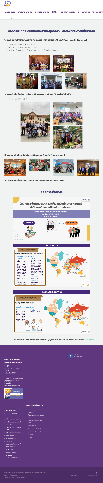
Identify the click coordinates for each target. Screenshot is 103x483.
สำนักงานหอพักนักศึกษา (35, 429)
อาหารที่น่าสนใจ (11, 436)
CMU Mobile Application (12, 415)
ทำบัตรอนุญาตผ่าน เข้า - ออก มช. (14, 423)
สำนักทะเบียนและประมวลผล (36, 416)
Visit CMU (9, 449)
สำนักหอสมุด (32, 426)
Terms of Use (9, 478)
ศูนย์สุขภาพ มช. (11, 439)
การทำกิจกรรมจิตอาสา (13, 432)
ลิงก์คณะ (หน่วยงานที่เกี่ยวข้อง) (35, 411)
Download (89, 339)
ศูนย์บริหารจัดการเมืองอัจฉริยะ (35, 433)
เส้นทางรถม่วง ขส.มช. (13, 419)
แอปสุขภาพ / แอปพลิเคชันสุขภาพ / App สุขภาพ (13, 444)
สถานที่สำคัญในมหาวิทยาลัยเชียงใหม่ (13, 456)
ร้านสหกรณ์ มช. (11, 452)
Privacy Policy (20, 478)
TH (11, 18)
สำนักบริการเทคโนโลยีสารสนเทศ (35, 421)
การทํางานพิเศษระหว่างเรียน (13, 428)
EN (7, 18)
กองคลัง (30, 437)
